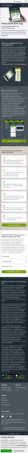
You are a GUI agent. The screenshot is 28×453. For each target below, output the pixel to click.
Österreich (19, 1)
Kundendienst (4, 400)
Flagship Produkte (5, 387)
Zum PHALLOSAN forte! (14, 141)
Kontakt (3, 398)
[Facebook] (11, 416)
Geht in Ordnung (6, 451)
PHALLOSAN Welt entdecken (14, 271)
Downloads (4, 402)
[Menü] (25, 5)
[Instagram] (7, 416)
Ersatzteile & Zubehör (6, 390)
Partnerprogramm (5, 404)
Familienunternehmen (21, 387)
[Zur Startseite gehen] (7, 5)
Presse (17, 390)
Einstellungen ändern (18, 451)
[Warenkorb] (22, 5)
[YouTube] (2, 416)
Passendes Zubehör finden (14, 225)
